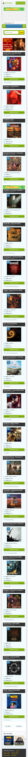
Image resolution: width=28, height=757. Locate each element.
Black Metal (8, 586)
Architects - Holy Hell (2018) (11, 657)
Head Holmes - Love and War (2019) (14, 390)
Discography (6, 54)
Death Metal (14, 319)
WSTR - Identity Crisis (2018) (12, 690)
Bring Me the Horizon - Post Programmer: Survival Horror (14, 153)
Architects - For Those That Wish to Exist (14, 190)
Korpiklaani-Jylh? (9, 119)
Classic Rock (9, 419)
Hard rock (8, 115)
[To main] (7, 3)
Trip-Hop (12, 253)
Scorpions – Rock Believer (11, 86)
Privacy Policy (7, 755)
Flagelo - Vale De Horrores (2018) (13, 290)
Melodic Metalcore (14, 686)
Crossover (16, 353)
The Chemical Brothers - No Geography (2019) (14, 357)
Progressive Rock (9, 353)
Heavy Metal (16, 486)
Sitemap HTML (15, 753)
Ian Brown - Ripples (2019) (11, 423)
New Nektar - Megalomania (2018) (13, 490)
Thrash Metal (9, 319)
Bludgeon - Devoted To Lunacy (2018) (14, 590)
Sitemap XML (7, 753)
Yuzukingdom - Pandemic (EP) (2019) (14, 257)
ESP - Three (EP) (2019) (10, 323)
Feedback (14, 755)
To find (21, 32)
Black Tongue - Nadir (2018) (11, 623)
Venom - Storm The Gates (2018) (13, 557)
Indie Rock (8, 253)
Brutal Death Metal (10, 619)
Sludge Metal (9, 553)
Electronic (17, 286)
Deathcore (8, 653)
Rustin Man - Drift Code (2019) (12, 223)
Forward (18, 726)
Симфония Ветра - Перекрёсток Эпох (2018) (14, 457)
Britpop (7, 453)
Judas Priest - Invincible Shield (12, 53)
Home (17, 750)
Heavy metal (8, 82)
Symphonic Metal (9, 486)
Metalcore (8, 686)
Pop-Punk (8, 720)
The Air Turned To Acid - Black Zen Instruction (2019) (14, 523)
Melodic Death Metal (10, 286)
